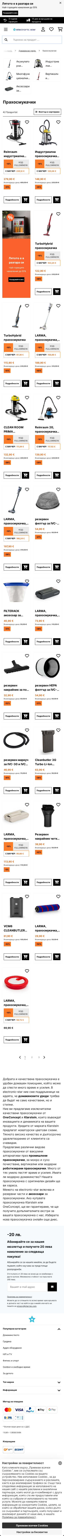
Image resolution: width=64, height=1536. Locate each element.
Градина (7, 1341)
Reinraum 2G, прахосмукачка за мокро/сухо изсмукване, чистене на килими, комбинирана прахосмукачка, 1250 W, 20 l (46, 429)
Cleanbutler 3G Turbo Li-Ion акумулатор (45, 762)
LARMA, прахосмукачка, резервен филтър (15, 1003)
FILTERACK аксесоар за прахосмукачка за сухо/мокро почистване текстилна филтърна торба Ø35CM (15, 613)
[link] (16, 133)
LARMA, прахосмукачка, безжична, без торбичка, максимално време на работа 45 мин (47, 338)
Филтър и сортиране (49, 112)
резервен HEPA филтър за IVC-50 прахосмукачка (46, 688)
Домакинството (11, 1335)
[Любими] (51, 29)
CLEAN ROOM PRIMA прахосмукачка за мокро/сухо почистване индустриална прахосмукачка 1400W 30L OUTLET (15, 429)
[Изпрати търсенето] (6, 40)
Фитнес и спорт (11, 1360)
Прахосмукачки (49, 51)
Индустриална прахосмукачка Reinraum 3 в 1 (46, 154)
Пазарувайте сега (10, 13)
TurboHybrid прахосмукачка (46, 246)
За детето (8, 1373)
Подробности (12, 200)
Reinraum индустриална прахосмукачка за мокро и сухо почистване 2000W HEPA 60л (15, 154)
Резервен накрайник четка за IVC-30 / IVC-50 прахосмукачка (47, 837)
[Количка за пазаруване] (60, 29)
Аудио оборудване (12, 1347)
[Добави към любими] (27, 122)
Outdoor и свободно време (16, 1367)
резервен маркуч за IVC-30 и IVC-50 (16, 762)
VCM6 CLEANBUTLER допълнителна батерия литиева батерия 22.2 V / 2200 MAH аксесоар (16, 928)
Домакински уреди (27, 51)
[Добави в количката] (25, 199)
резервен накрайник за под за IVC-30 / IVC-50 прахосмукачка (16, 688)
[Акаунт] (43, 29)
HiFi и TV (7, 1354)
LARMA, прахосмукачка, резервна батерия (46, 613)
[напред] (44, 1057)
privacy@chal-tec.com (26, 1306)
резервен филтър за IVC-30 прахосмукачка (46, 521)
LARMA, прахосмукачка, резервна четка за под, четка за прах (46, 928)
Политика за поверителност (19, 1297)
